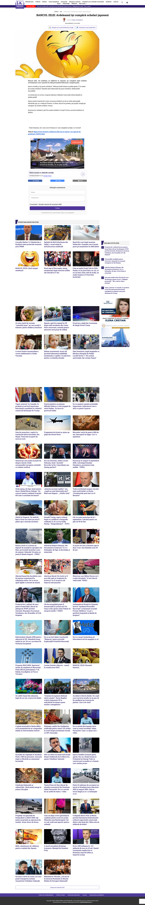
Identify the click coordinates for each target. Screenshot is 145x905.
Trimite (57, 208)
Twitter (59, 180)
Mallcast (74, 3)
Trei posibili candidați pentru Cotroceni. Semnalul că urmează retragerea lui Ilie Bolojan (115, 261)
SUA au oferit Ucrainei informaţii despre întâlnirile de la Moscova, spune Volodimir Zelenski (57, 756)
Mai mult (83, 3)
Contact (84, 895)
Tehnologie (66, 3)
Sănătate (108, 2)
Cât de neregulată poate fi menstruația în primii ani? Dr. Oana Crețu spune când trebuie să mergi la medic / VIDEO (57, 607)
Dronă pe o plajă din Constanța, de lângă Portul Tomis (85, 324)
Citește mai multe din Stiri (57, 887)
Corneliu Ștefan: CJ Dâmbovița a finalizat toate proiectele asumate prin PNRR (28, 244)
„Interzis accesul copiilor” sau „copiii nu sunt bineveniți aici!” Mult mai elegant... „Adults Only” (57, 491)
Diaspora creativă (74, 2)
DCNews (19, 5)
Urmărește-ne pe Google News (87, 27)
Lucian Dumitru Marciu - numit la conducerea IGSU (56, 666)
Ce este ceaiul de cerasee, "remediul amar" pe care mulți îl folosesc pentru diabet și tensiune (28, 325)
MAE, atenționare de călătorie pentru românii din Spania (27, 847)
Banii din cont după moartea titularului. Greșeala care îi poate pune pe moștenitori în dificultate (86, 244)
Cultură (115, 2)
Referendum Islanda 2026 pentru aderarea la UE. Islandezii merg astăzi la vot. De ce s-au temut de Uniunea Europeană (28, 640)
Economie (64, 2)
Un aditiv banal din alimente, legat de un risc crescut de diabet (28, 697)
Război (44, 2)
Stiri (61, 11)
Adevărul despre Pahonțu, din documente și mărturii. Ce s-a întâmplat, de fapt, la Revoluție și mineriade (57, 548)
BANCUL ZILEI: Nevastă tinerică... (82, 666)
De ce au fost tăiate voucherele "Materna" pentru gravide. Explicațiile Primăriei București (56, 639)
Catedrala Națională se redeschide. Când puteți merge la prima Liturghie (28, 787)
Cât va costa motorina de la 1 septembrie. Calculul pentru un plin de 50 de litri (85, 519)
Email (81, 180)
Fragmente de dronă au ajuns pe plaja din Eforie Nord (56, 433)
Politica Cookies (60, 895)
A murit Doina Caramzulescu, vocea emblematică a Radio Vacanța (27, 353)
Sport (59, 3)
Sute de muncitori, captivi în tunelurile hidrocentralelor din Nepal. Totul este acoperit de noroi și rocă (27, 435)
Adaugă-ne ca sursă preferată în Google (62, 27)
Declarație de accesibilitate (97, 895)
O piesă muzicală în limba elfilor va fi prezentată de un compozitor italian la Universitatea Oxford (28, 728)
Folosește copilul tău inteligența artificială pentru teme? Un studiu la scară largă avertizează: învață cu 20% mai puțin (57, 729)
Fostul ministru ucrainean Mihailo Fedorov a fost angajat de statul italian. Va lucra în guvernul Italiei (57, 407)
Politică (37, 2)
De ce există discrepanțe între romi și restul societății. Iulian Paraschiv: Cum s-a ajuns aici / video (85, 729)
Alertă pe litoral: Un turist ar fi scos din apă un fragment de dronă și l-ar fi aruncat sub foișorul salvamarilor (56, 579)
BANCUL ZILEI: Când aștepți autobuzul (26, 269)
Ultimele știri (29, 2)
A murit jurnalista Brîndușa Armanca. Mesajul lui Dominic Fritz (56, 848)
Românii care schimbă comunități (93, 2)
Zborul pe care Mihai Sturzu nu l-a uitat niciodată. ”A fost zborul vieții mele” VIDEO (86, 578)
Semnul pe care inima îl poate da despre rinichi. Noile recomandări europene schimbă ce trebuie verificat (28, 464)
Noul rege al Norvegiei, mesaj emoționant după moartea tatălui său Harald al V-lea (57, 270)
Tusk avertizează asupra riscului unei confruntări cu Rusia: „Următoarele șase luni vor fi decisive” (86, 492)
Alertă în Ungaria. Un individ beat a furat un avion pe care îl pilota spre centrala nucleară (27, 519)
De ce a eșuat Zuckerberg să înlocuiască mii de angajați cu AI (86, 638)
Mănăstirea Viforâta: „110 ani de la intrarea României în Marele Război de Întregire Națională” (56, 878)
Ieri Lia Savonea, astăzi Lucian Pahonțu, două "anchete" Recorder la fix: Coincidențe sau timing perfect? (56, 464)
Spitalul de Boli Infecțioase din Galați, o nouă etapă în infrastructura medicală (56, 244)
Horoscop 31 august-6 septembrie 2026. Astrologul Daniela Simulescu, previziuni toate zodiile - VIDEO (86, 464)
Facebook (36, 180)
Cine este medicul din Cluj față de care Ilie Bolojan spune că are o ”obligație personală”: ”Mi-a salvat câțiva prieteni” (117, 280)
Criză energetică (54, 2)
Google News (47, 175)
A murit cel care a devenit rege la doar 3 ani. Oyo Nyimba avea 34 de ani (86, 547)
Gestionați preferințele (74, 895)
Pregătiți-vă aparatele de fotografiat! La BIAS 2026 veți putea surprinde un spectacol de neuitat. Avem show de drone (28, 818)
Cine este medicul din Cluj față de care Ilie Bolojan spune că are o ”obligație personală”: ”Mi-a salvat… (64, 6)
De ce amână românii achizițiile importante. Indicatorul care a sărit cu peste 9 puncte (85, 406)
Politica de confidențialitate (46, 895)
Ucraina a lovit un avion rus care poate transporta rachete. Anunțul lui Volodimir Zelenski (28, 878)
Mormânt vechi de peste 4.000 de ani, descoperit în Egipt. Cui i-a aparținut (86, 434)
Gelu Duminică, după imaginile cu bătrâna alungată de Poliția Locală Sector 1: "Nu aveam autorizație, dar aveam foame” (86, 354)
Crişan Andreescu (77, 20)
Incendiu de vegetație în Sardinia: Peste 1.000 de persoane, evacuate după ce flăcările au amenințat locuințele (28, 757)
